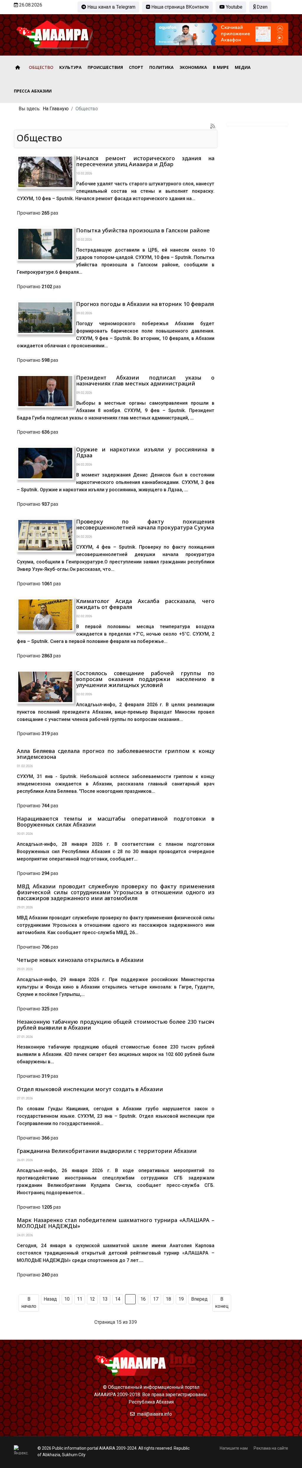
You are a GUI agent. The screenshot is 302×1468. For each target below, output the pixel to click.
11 (79, 1299)
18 (168, 1299)
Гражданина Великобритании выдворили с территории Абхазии (107, 1150)
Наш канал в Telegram (110, 7)
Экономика (193, 67)
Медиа (243, 67)
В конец (222, 1302)
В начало (28, 1302)
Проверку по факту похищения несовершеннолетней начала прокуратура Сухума (145, 524)
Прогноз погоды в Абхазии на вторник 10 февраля (145, 303)
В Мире (221, 67)
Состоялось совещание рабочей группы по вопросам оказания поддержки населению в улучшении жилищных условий (145, 679)
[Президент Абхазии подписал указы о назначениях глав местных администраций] (45, 391)
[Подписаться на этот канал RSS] (212, 126)
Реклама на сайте (271, 1448)
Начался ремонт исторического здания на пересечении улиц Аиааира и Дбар (145, 161)
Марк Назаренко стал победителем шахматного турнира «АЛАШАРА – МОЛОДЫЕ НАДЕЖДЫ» (115, 1222)
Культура (70, 67)
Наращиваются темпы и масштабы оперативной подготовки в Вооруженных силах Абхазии (115, 821)
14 (117, 1299)
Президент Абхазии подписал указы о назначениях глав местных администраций (145, 380)
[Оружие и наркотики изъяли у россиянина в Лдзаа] (45, 463)
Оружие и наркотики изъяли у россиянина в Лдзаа (145, 452)
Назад (50, 1299)
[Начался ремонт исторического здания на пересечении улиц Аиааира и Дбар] (45, 171)
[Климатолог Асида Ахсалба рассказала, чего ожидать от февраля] (45, 614)
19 (181, 1299)
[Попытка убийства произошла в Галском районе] (45, 244)
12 (92, 1299)
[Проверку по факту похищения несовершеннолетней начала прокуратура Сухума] (45, 535)
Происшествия (105, 67)
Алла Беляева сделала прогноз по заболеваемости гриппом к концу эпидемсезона (115, 753)
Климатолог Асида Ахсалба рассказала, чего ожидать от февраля (145, 603)
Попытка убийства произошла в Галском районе (143, 230)
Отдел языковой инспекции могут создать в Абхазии (90, 1089)
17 (155, 1299)
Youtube (233, 7)
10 (67, 1299)
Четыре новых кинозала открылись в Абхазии (80, 959)
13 (105, 1299)
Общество (41, 67)
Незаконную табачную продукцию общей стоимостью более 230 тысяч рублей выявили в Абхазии (115, 1024)
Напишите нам (234, 1448)
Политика (161, 67)
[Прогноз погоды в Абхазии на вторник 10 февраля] (45, 317)
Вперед (199, 1299)
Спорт (136, 67)
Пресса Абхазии (33, 91)
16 (143, 1299)
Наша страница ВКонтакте (179, 7)
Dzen (261, 7)
